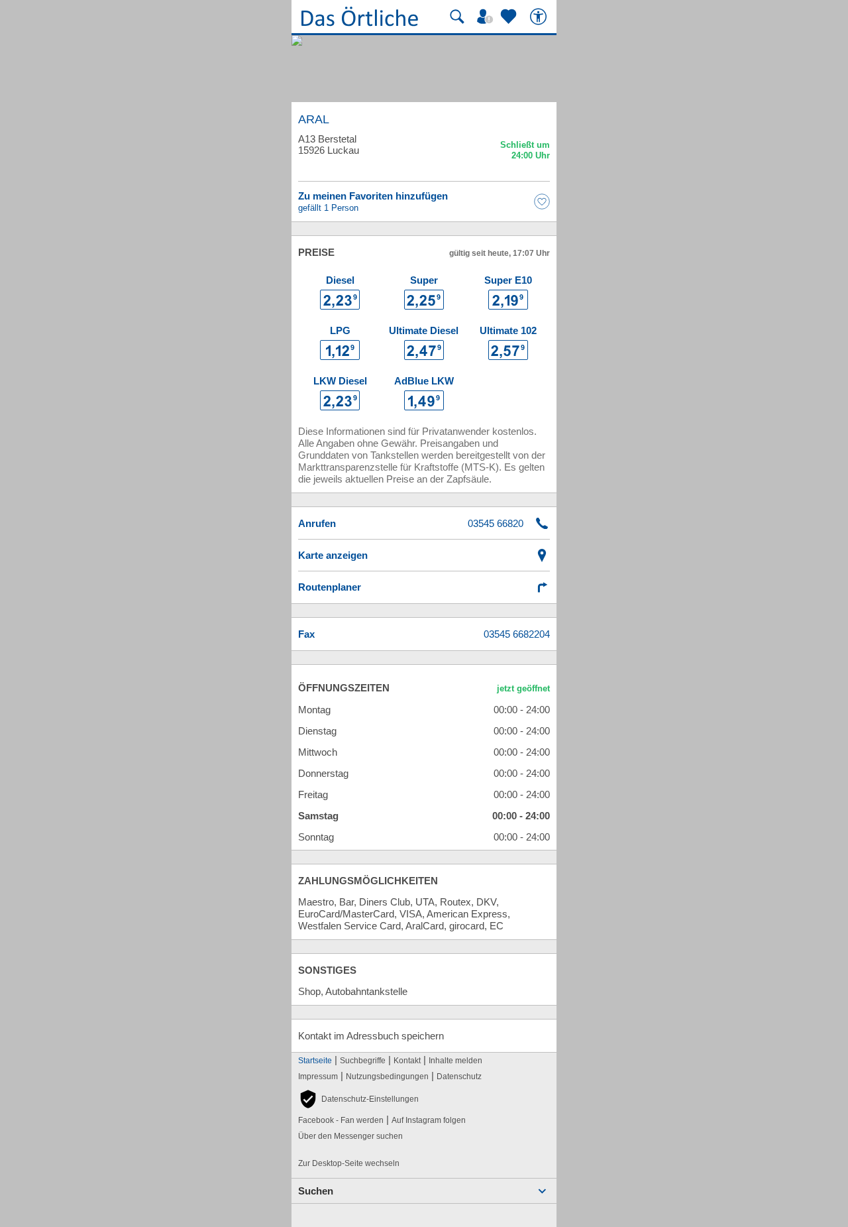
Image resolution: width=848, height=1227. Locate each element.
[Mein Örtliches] (487, 17)
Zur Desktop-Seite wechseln (348, 1163)
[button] (358, 1099)
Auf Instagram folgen (429, 1120)
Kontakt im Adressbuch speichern (371, 1035)
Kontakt (407, 1060)
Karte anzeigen (333, 555)
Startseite (315, 1060)
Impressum (318, 1076)
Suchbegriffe (363, 1060)
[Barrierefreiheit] (540, 17)
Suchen (315, 1191)
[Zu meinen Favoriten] (510, 17)
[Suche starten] (457, 17)
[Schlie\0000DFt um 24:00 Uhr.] (525, 152)
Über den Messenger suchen (350, 1136)
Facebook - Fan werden (341, 1120)
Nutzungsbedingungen (387, 1076)
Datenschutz (459, 1076)
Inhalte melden (455, 1060)
